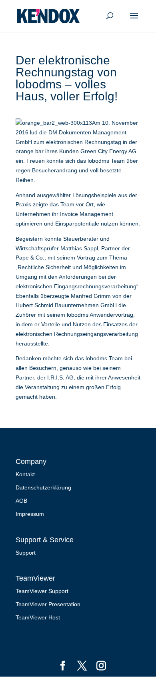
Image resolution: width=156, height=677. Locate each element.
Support (26, 552)
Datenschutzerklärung (43, 487)
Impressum (30, 514)
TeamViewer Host (38, 617)
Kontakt (25, 474)
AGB (21, 500)
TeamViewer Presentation (48, 604)
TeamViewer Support (42, 591)
